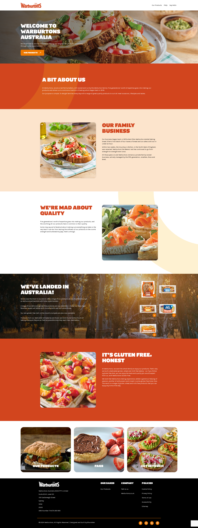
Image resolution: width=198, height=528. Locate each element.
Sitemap (145, 506)
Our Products (157, 5)
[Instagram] (146, 523)
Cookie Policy (147, 489)
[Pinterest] (157, 523)
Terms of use (146, 498)
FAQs (165, 5)
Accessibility (146, 502)
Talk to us (124, 489)
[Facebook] (140, 523)
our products (31, 53)
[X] (152, 523)
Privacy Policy (147, 493)
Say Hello (173, 5)
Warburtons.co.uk (127, 493)
